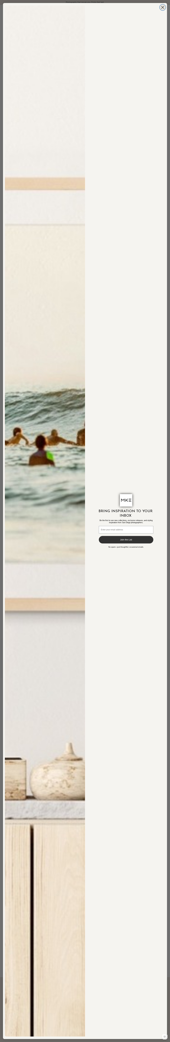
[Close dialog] (163, 7)
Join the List (126, 539)
